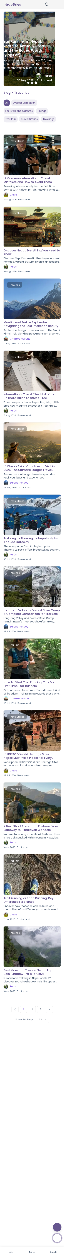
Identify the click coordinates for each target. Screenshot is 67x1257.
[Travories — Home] (12, 4)
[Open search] (47, 4)
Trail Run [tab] (10, 119)
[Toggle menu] (56, 4)
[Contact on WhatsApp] (57, 1238)
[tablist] (32, 111)
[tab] (28, 83)
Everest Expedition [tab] (24, 103)
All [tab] (6, 103)
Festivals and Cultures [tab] (19, 111)
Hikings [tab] (42, 111)
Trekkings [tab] (48, 119)
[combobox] (43, 1019)
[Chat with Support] (57, 1227)
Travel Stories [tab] (29, 119)
